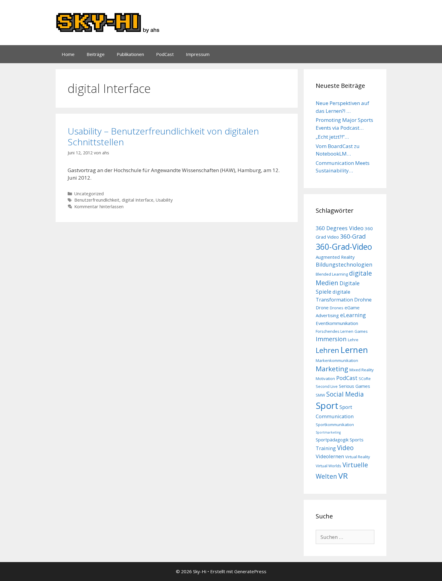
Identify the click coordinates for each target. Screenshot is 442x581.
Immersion (331, 339)
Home (68, 54)
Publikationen (130, 54)
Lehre (353, 339)
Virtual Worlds (328, 465)
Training (326, 448)
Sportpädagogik (332, 440)
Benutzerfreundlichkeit (96, 200)
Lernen (354, 349)
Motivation (325, 378)
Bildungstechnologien (344, 264)
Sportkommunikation (335, 424)
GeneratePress (250, 571)
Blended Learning (332, 274)
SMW (320, 395)
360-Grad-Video (344, 246)
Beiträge (96, 54)
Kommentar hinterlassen (99, 206)
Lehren (327, 350)
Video (345, 447)
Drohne (363, 299)
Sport (327, 406)
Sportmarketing (328, 432)
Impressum (198, 54)
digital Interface (137, 200)
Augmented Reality (335, 257)
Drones (336, 308)
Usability (164, 200)
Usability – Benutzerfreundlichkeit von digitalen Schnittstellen (163, 136)
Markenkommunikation (337, 360)
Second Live (327, 386)
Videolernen (330, 456)
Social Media (345, 394)
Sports (357, 440)
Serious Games (354, 386)
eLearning (353, 315)
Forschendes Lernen (334, 331)
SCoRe (365, 378)
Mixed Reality (361, 369)
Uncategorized (89, 193)
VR (343, 475)
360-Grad (353, 236)
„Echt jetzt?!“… (332, 136)
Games (361, 331)
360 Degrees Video (340, 228)
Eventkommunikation (337, 323)
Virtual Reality (357, 456)
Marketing (332, 368)
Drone (322, 307)
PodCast (165, 54)
